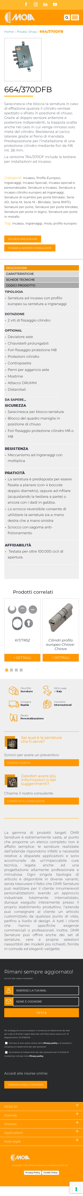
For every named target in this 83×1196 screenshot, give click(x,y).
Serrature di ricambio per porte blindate (34, 197)
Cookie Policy (50, 1172)
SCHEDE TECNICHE (20, 279)
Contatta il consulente (26, 801)
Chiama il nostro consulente (30, 247)
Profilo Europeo (48, 178)
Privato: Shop (27, 32)
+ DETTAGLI (22, 657)
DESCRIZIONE (16, 268)
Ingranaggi (12, 183)
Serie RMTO (61, 202)
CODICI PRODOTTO (20, 285)
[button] (6, 670)
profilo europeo (65, 223)
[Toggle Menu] (75, 17)
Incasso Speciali (35, 183)
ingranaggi (33, 223)
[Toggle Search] (66, 17)
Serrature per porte (18, 207)
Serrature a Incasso (42, 187)
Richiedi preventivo (22, 239)
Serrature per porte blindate (56, 207)
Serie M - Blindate (37, 202)
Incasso (29, 178)
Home (9, 32)
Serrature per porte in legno (25, 212)
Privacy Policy (32, 1172)
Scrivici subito (18, 762)
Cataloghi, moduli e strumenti (25, 1084)
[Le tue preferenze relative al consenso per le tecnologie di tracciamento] (76, 1189)
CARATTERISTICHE (20, 274)
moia (48, 223)
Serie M (16, 202)
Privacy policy (50, 1043)
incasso (18, 223)
